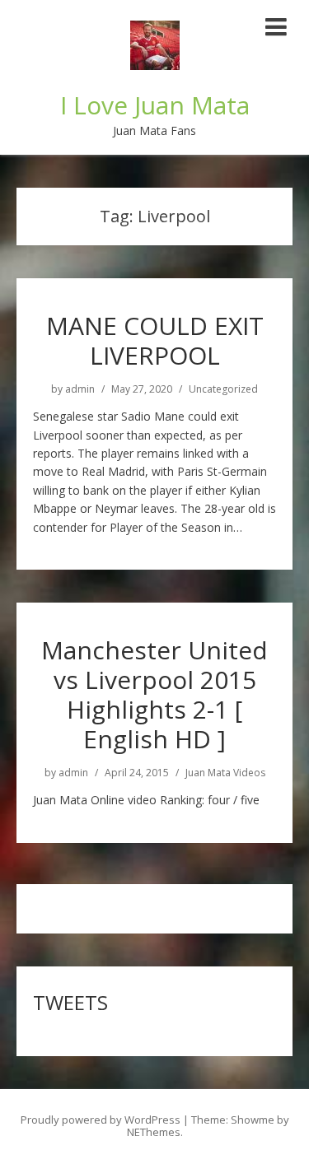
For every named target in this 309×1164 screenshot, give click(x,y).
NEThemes (153, 1131)
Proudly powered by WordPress (100, 1119)
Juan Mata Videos (225, 773)
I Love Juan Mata (155, 105)
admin (80, 389)
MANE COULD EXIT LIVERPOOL (155, 340)
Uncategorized (223, 389)
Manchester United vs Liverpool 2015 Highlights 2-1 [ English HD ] (154, 694)
